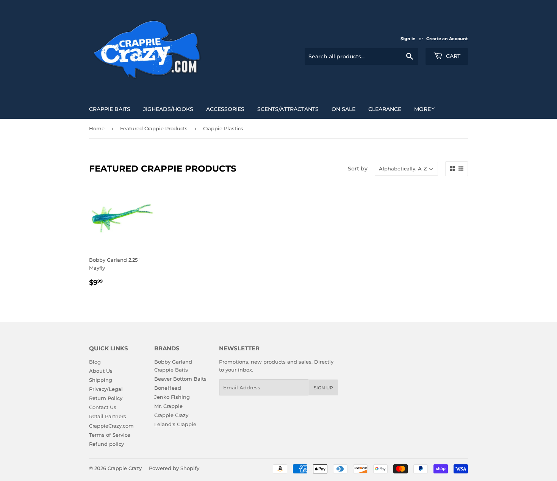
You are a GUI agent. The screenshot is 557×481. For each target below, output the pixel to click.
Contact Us (102, 407)
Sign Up (323, 387)
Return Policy (105, 398)
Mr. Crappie (168, 406)
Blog (95, 362)
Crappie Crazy (171, 415)
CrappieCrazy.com (111, 426)
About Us (101, 371)
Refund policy (106, 444)
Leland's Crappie (175, 424)
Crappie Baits (109, 109)
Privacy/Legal (106, 389)
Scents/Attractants (288, 109)
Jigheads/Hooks (168, 109)
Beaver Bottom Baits (180, 379)
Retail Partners (107, 416)
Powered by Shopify (174, 468)
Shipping (100, 380)
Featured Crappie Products (154, 128)
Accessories (225, 109)
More (422, 109)
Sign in (408, 38)
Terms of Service (109, 435)
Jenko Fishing (172, 397)
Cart (452, 56)
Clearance (384, 109)
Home (97, 128)
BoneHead (167, 388)
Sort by (358, 168)
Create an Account (447, 38)
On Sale (343, 109)
